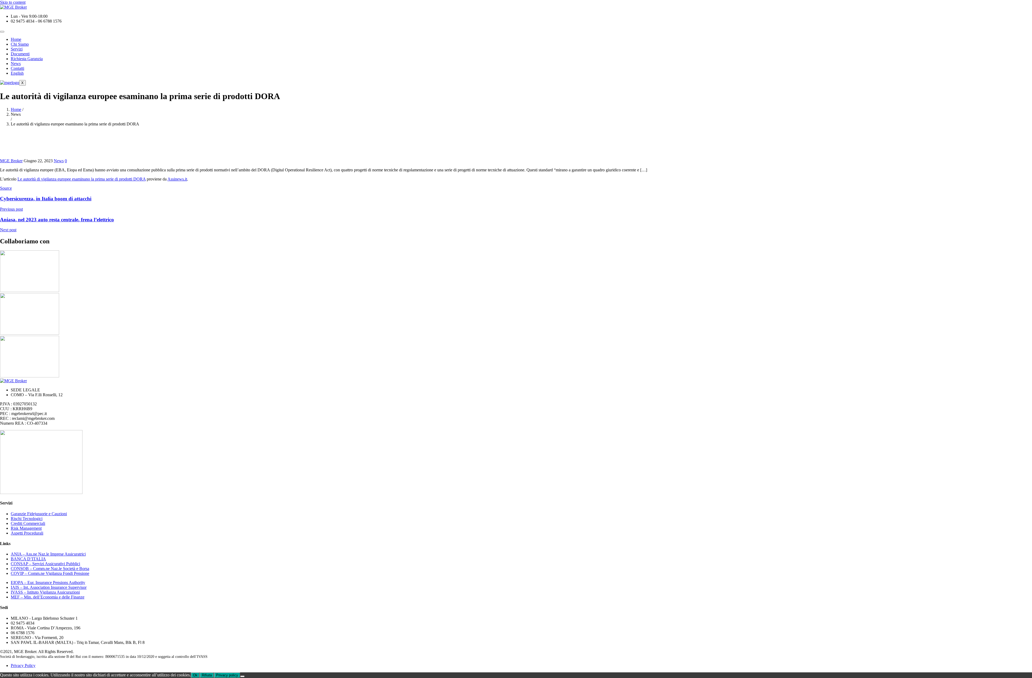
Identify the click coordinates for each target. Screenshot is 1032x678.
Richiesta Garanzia (27, 58)
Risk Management (26, 528)
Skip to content (13, 2)
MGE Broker (11, 160)
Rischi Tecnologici (26, 518)
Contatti (17, 68)
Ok (195, 675)
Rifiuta (207, 675)
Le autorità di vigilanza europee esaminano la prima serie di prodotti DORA (81, 179)
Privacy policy (227, 675)
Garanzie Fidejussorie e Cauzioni (39, 513)
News (16, 63)
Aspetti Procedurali (27, 533)
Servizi (17, 49)
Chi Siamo (20, 44)
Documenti (20, 54)
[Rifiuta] (242, 676)
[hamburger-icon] (2, 32)
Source (6, 188)
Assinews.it (177, 179)
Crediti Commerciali (28, 523)
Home (16, 39)
